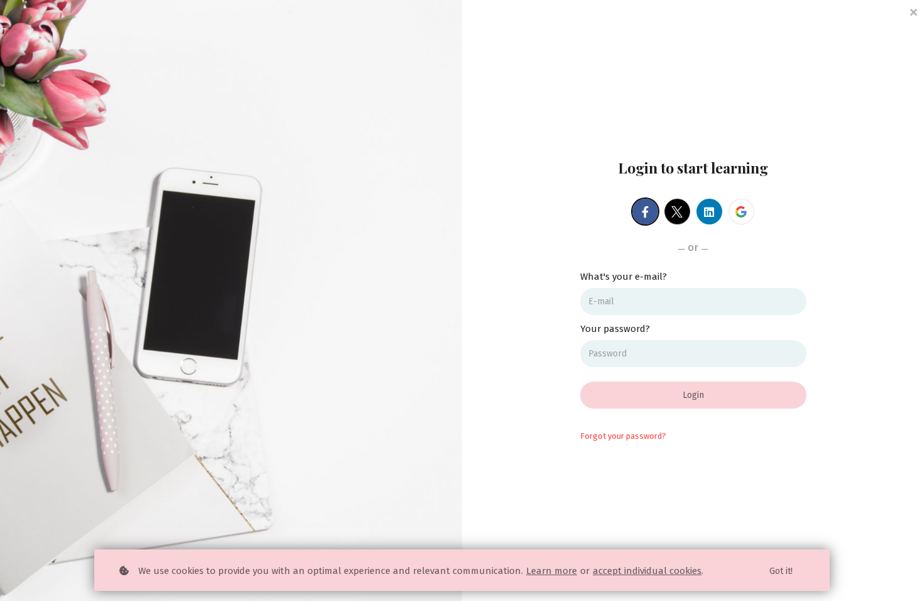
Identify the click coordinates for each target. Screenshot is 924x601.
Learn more (551, 570)
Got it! (781, 571)
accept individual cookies (647, 570)
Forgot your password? (623, 436)
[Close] (913, 11)
